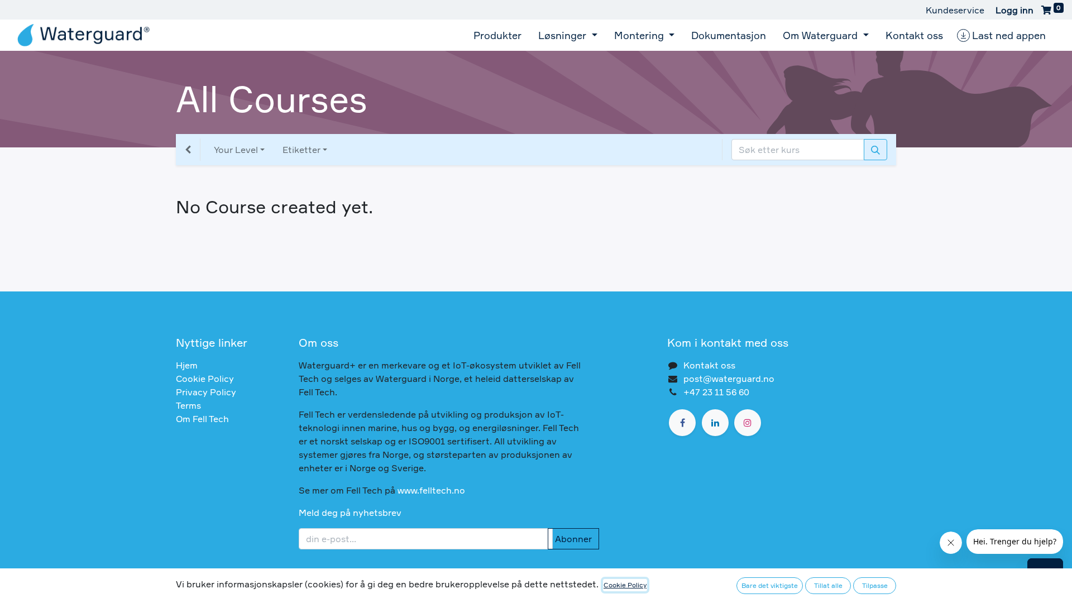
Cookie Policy (205, 378)
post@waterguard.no (728, 378)
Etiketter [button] (301, 149)
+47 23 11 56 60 (716, 392)
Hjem (187, 365)
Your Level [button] (236, 149)
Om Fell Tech (202, 418)
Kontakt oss (709, 365)
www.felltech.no (431, 490)
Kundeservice (955, 10)
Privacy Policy (206, 392)
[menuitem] (497, 35)
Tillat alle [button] (828, 585)
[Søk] (875, 149)
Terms (188, 405)
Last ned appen (1009, 35)
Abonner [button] (573, 538)
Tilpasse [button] (875, 585)
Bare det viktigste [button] (769, 585)
